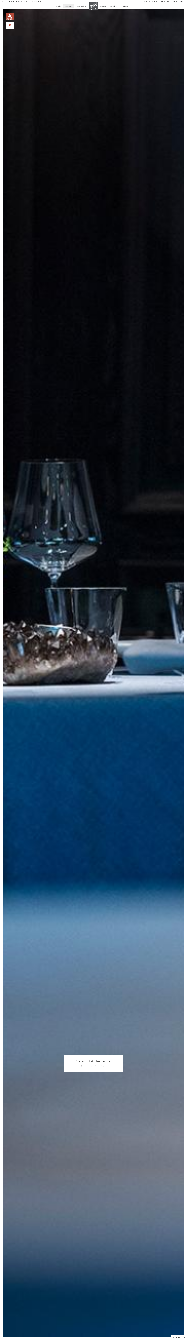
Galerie (175, 1)
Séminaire (125, 6)
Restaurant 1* (69, 6)
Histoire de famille (35, 1)
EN (5, 1)
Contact (182, 1)
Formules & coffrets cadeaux (161, 1)
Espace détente (114, 6)
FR (2, 1)
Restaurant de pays (81, 6)
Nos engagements (21, 1)
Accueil (11, 1)
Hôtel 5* (58, 6)
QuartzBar (103, 6)
